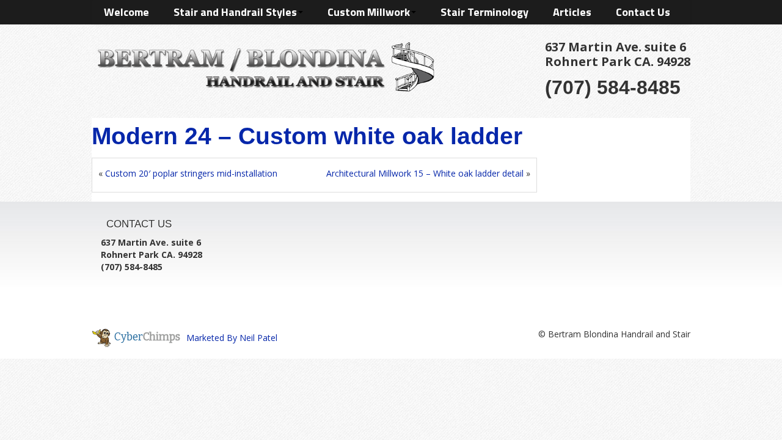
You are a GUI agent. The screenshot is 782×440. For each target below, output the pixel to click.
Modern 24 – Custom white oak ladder (307, 136)
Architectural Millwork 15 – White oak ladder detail (425, 173)
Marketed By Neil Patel (231, 337)
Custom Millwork (368, 12)
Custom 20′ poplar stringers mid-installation (191, 173)
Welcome (126, 12)
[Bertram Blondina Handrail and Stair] (263, 64)
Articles (572, 12)
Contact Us (643, 12)
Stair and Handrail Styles (235, 12)
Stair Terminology (484, 12)
